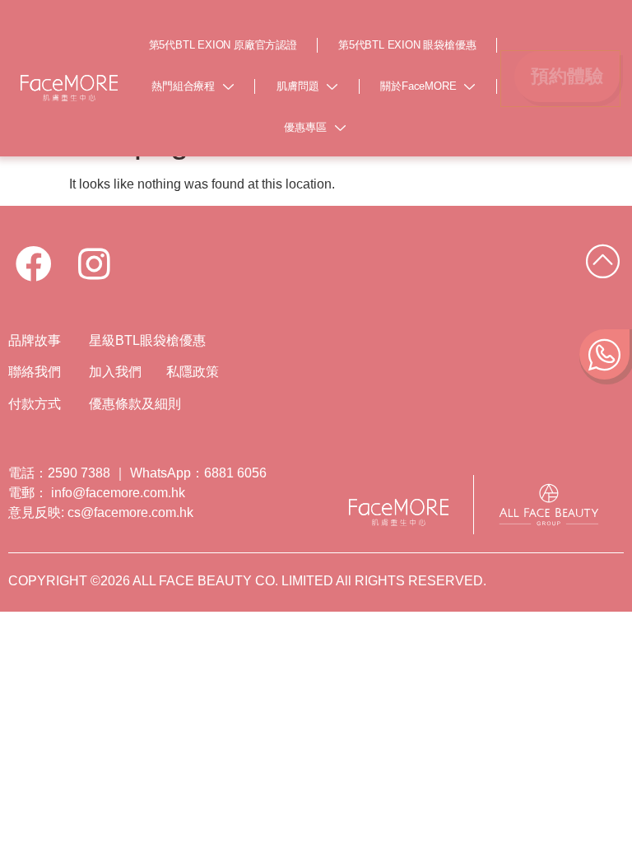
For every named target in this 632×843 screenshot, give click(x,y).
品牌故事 (36, 340)
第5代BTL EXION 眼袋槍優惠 (407, 45)
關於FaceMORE (418, 86)
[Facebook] (33, 264)
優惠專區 (305, 127)
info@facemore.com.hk (118, 493)
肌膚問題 (297, 86)
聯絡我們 (36, 372)
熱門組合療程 (183, 86)
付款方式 (36, 404)
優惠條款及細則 (135, 404)
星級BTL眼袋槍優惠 (147, 340)
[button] (567, 76)
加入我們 (115, 372)
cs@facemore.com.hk (130, 512)
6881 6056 (235, 473)
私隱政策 (194, 372)
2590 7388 (79, 473)
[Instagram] (94, 264)
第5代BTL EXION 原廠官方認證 (223, 45)
